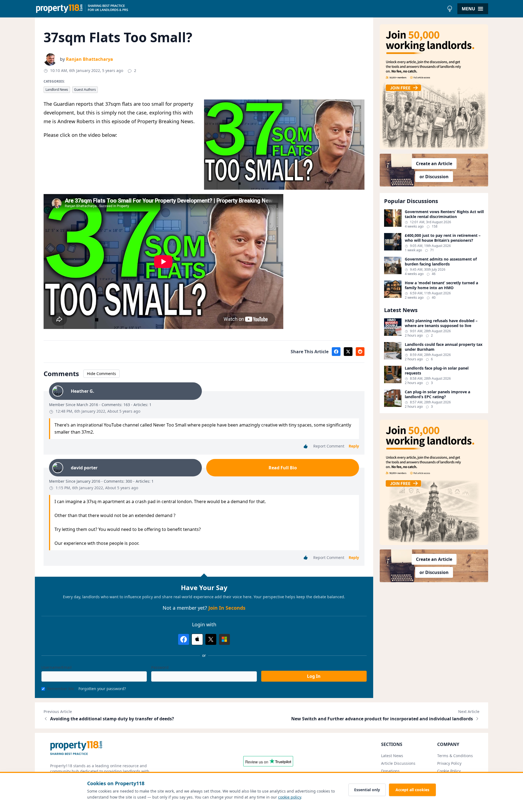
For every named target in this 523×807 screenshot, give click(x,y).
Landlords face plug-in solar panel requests (437, 370)
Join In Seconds (226, 608)
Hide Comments (101, 373)
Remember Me (60, 688)
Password (160, 667)
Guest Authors (85, 89)
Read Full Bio (283, 468)
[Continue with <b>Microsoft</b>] (224, 639)
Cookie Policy (449, 770)
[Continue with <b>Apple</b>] (197, 639)
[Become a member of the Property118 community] (434, 86)
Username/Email (56, 667)
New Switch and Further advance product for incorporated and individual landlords (382, 719)
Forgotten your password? (102, 688)
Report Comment (328, 446)
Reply (354, 446)
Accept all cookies (412, 789)
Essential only (367, 789)
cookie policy (289, 797)
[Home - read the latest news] (239, 8)
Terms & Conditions (455, 755)
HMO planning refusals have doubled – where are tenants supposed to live (441, 323)
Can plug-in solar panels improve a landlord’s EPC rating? (437, 394)
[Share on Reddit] (360, 351)
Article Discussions (398, 763)
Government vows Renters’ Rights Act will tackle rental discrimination (444, 214)
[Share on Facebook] (336, 351)
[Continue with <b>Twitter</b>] (210, 639)
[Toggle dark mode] (449, 8)
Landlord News (56, 89)
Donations (390, 770)
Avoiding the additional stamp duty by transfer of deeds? (112, 719)
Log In (314, 676)
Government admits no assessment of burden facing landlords (441, 261)
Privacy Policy (449, 763)
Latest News (392, 755)
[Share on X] (348, 351)
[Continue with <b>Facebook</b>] (183, 639)
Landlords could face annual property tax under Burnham (443, 347)
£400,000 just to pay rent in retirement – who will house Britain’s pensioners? (443, 238)
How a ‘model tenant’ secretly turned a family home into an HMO (441, 285)
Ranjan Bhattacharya (89, 59)
